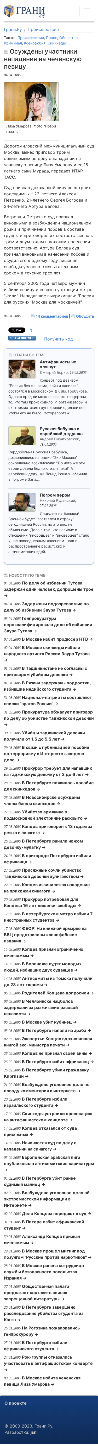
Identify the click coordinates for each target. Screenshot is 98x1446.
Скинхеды (57, 43)
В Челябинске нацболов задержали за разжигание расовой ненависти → (41, 1007)
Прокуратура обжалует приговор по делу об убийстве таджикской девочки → (49, 718)
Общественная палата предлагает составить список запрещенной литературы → (36, 1292)
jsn (34, 1432)
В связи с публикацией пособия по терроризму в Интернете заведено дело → (46, 753)
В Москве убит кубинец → (49, 1022)
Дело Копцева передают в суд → (56, 1213)
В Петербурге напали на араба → (56, 1030)
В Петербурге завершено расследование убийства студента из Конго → (43, 1313)
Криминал (13, 43)
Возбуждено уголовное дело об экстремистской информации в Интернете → (47, 1199)
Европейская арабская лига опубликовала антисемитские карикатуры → (49, 1163)
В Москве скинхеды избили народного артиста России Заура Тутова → (47, 654)
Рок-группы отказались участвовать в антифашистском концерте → (48, 1363)
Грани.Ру (13, 29)
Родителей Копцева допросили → (58, 992)
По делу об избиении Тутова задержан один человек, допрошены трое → (49, 589)
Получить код (58, 339)
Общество (68, 37)
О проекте (15, 1403)
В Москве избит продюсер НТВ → (57, 639)
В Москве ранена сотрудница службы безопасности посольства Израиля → (44, 1272)
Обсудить (84, 316)
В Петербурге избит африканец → (58, 1061)
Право (51, 37)
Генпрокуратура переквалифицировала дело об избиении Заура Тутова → (48, 624)
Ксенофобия (34, 43)
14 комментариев (52, 316)
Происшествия (43, 29)
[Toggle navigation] (86, 11)
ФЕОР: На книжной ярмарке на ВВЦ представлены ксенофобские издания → (45, 934)
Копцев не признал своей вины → (57, 1053)
